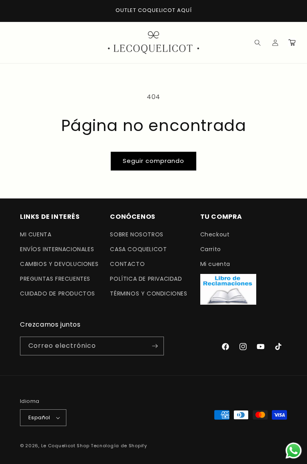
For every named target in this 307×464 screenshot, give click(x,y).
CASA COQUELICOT (138, 249)
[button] (252, 42)
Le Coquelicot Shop (65, 445)
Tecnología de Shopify (119, 445)
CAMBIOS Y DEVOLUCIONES (59, 264)
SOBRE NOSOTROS (136, 234)
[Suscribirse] (154, 346)
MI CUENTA (35, 234)
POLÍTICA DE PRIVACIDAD (146, 279)
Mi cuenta (215, 264)
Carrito (210, 249)
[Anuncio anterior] (15, 11)
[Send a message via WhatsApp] (293, 450)
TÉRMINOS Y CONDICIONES (148, 293)
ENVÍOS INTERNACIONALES (57, 249)
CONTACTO (127, 264)
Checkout (215, 234)
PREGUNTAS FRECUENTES (55, 279)
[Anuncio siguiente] (291, 11)
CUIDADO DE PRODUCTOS (57, 293)
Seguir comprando (153, 161)
